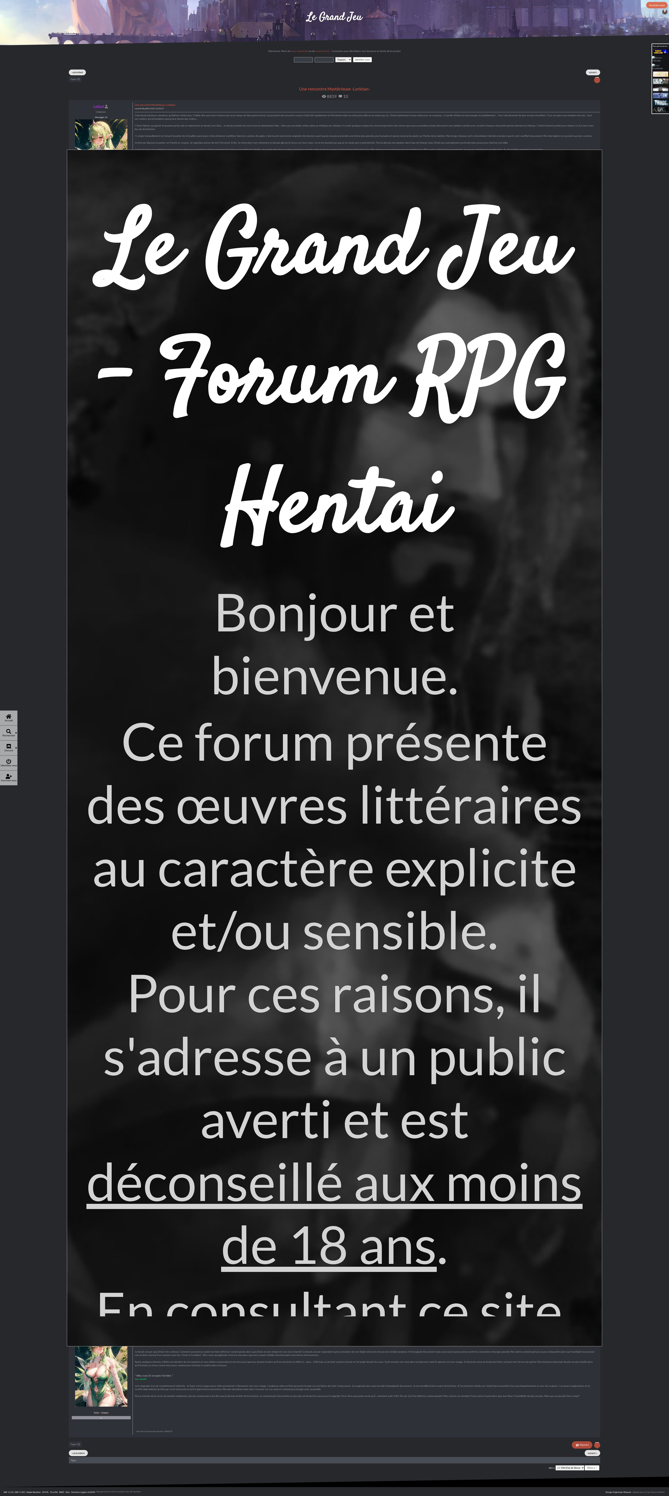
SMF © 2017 (20, 1492)
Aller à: (552, 1468)
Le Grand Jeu (334, 17)
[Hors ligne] (101, 1406)
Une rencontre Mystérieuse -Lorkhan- (334, 88)
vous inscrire (322, 50)
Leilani (98, 106)
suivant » (593, 72)
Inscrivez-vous (657, 5)
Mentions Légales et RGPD (83, 1492)
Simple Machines (33, 1492)
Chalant (104, 1412)
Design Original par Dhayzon (618, 1492)
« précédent (77, 72)
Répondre (584, 1445)
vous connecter (299, 50)
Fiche (96, 1412)
